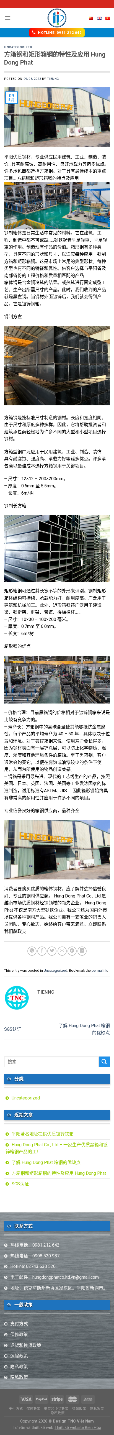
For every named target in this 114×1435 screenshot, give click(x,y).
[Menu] (7, 18)
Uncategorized (18, 47)
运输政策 (19, 1356)
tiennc (53, 79)
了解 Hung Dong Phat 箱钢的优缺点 (46, 1162)
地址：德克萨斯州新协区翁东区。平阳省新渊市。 (59, 1288)
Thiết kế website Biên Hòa (78, 1427)
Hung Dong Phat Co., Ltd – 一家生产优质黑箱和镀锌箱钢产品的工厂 (57, 1148)
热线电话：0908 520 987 (34, 1255)
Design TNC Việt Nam (73, 1421)
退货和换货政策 (25, 1345)
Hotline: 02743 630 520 (33, 1266)
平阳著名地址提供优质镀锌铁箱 (43, 1134)
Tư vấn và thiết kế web (34, 1427)
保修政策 (19, 1334)
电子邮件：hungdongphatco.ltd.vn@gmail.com (54, 1277)
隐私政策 (19, 1366)
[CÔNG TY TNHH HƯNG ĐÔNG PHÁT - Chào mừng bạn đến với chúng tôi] (57, 18)
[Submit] (104, 1062)
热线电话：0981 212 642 (34, 1245)
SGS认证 (12, 1029)
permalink (99, 970)
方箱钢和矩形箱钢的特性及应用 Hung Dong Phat (59, 1173)
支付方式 (19, 1323)
